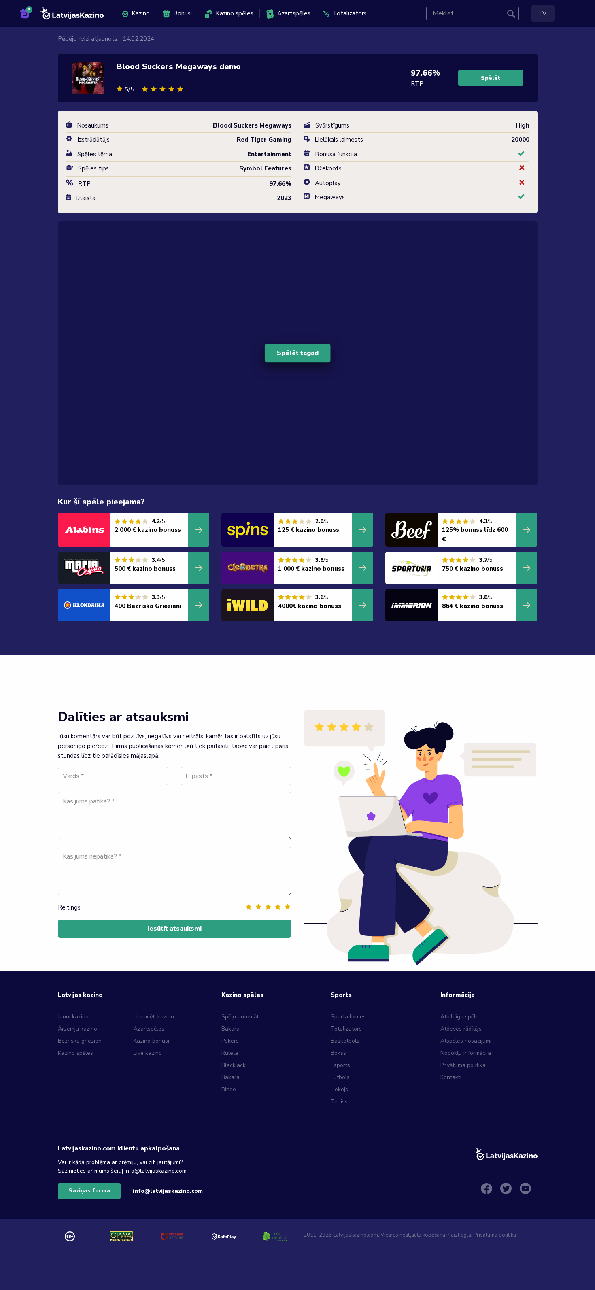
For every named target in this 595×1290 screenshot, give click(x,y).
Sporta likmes (348, 1016)
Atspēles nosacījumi (465, 1041)
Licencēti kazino (155, 1016)
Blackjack (233, 1065)
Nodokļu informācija (465, 1053)
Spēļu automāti (240, 1016)
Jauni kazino (73, 1016)
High (522, 125)
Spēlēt (490, 78)
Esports (340, 1065)
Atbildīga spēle (459, 1016)
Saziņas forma (89, 1190)
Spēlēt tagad (298, 353)
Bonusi (182, 13)
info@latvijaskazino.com (168, 1191)
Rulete (229, 1053)
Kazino (141, 13)
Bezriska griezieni (80, 1041)
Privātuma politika (463, 1065)
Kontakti (450, 1077)
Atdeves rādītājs (461, 1029)
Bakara (230, 1029)
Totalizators (350, 13)
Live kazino (148, 1053)
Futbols (340, 1077)
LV (542, 13)
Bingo (228, 1089)
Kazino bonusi (151, 1041)
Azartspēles (293, 13)
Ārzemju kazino (77, 1029)
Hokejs (339, 1089)
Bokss (338, 1053)
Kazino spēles (234, 13)
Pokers (230, 1041)
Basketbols (345, 1041)
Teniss (339, 1101)
